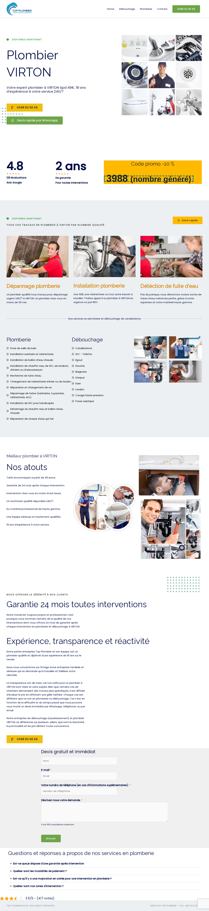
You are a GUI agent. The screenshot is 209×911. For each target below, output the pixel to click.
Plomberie (146, 9)
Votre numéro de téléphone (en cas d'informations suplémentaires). (85, 785)
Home (110, 9)
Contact (162, 9)
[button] (104, 863)
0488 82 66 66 (186, 9)
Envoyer (51, 838)
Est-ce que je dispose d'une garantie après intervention (48, 863)
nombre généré (161, 179)
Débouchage (127, 9)
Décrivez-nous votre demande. (61, 800)
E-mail (46, 770)
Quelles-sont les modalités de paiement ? (40, 871)
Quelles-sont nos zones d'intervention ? (38, 886)
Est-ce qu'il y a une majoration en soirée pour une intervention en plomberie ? (62, 878)
